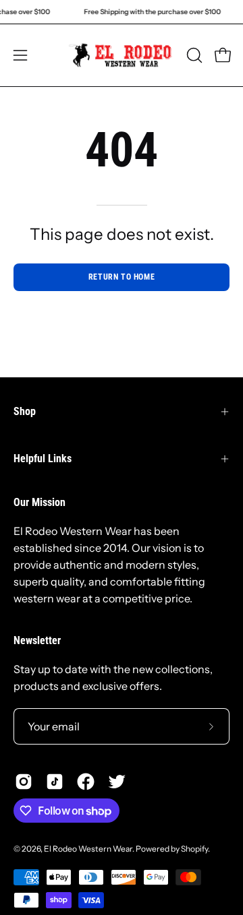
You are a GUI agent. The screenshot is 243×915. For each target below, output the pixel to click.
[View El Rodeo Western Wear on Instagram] (24, 781)
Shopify (194, 849)
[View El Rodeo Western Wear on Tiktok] (55, 781)
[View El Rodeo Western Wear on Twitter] (117, 781)
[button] (193, 55)
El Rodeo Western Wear (88, 849)
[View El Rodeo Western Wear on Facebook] (86, 781)
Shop (25, 411)
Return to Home (121, 277)
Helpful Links (43, 458)
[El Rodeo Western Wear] (122, 55)
